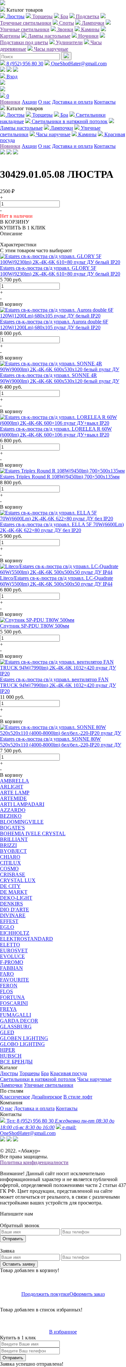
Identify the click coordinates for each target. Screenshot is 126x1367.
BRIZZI (8, 845)
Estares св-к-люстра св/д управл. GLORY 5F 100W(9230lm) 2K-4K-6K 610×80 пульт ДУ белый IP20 (60, 271)
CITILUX (10, 863)
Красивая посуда (68, 1073)
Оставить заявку (19, 1264)
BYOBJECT (13, 851)
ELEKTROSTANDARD (26, 939)
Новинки (10, 102)
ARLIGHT (11, 786)
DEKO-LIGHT (16, 898)
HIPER (7, 1050)
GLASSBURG (16, 1026)
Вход (11, 76)
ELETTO (10, 944)
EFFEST (9, 921)
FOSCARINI (14, 1003)
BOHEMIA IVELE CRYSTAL (33, 833)
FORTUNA (12, 997)
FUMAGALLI (15, 1015)
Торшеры (29, 1073)
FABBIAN (11, 968)
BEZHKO (11, 816)
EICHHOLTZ (14, 933)
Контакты (105, 102)
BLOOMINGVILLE (22, 822)
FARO (7, 974)
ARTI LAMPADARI (22, 804)
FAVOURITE (14, 980)
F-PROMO (11, 962)
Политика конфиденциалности (34, 1162)
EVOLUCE (12, 956)
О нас (44, 102)
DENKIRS (11, 903)
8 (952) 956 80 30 (24, 63)
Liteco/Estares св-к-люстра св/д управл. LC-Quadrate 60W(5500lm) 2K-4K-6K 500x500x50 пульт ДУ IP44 (56, 581)
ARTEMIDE (13, 798)
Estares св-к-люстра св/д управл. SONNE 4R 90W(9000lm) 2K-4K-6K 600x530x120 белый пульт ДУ (59, 378)
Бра (45, 1073)
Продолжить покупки (45, 1294)
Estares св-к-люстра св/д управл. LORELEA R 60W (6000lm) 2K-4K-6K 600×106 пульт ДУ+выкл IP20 (56, 431)
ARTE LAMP (14, 792)
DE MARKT (13, 892)
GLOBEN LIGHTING (24, 1038)
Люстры (9, 1073)
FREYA (8, 1009)
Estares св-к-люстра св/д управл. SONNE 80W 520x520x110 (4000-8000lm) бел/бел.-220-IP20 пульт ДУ (60, 742)
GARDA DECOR (19, 1020)
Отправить (13, 1238)
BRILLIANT (14, 839)
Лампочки (11, 1085)
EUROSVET (14, 950)
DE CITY (10, 886)
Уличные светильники (48, 1085)
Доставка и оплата (72, 102)
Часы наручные (94, 1079)
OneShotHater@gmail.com (78, 63)
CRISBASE (12, 874)
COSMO (9, 868)
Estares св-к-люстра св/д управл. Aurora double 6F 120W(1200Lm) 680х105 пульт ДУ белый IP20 (54, 324)
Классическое (15, 1097)
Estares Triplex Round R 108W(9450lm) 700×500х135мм (60, 476)
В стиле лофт (77, 1097)
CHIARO (10, 857)
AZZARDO (13, 810)
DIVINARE (13, 915)
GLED (7, 1032)
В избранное (63, 1331)
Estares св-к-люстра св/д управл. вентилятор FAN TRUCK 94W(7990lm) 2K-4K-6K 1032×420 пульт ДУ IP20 (58, 685)
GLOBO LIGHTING (22, 1044)
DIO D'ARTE (14, 909)
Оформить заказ (87, 1294)
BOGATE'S (12, 827)
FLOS (6, 991)
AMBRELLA (14, 781)
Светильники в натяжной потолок (38, 1079)
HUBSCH (11, 1056)
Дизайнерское (46, 1097)
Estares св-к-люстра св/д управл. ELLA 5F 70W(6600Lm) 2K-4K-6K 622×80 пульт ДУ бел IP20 (62, 527)
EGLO (7, 927)
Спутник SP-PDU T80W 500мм (34, 626)
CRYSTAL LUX (18, 880)
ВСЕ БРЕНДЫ (16, 1061)
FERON (8, 985)
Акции (29, 102)
